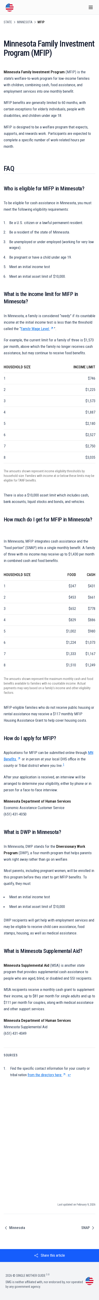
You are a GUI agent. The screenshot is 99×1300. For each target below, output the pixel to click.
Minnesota (24, 22)
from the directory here (44, 1075)
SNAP (85, 1228)
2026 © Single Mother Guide (27, 1275)
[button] (49, 1255)
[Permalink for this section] (17, 168)
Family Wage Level (35, 328)
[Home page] (10, 7)
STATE (8, 22)
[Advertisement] (49, 1140)
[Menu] (90, 7)
